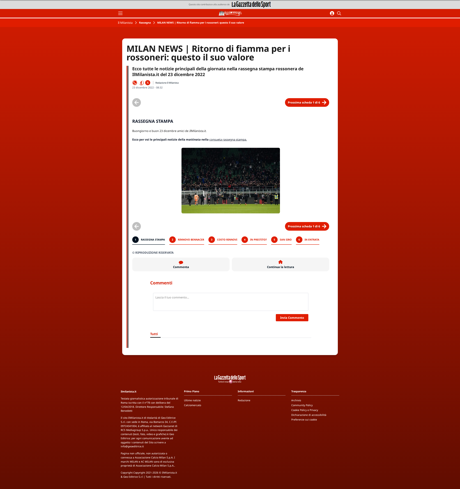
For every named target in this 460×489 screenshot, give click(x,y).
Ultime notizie (192, 400)
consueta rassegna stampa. (228, 139)
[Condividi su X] (147, 82)
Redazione (244, 400)
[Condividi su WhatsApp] (134, 82)
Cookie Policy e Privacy (304, 410)
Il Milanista (125, 23)
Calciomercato (192, 405)
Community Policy (302, 405)
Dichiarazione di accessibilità (308, 415)
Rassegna (145, 22)
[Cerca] (339, 13)
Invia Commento (292, 318)
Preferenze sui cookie (304, 419)
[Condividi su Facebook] (141, 82)
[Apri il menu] (120, 13)
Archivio (296, 400)
